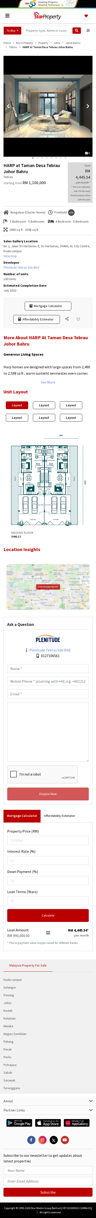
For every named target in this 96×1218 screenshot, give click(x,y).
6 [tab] (56, 158)
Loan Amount (18, 930)
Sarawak (9, 1080)
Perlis (7, 1057)
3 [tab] (42, 158)
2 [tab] (37, 158)
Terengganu (11, 1088)
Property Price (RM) (23, 831)
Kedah (7, 1011)
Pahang (8, 1041)
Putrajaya (10, 1065)
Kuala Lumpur (12, 980)
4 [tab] (47, 158)
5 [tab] (51, 158)
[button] (12, 31)
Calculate (48, 915)
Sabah (7, 1072)
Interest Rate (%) (21, 851)
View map (10, 256)
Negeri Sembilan (14, 1034)
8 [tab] (65, 158)
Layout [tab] (17, 405)
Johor (7, 1003)
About (8, 1101)
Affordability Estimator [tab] (59, 816)
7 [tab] (60, 158)
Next (88, 106)
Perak (7, 1049)
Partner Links (14, 1110)
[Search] (76, 30)
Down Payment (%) (22, 871)
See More (48, 382)
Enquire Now (48, 794)
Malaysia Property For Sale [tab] (28, 965)
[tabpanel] (48, 106)
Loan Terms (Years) (22, 891)
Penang (8, 995)
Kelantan (9, 1018)
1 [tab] (33, 158)
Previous (8, 106)
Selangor (9, 987)
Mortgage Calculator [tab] (22, 816)
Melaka (8, 1026)
